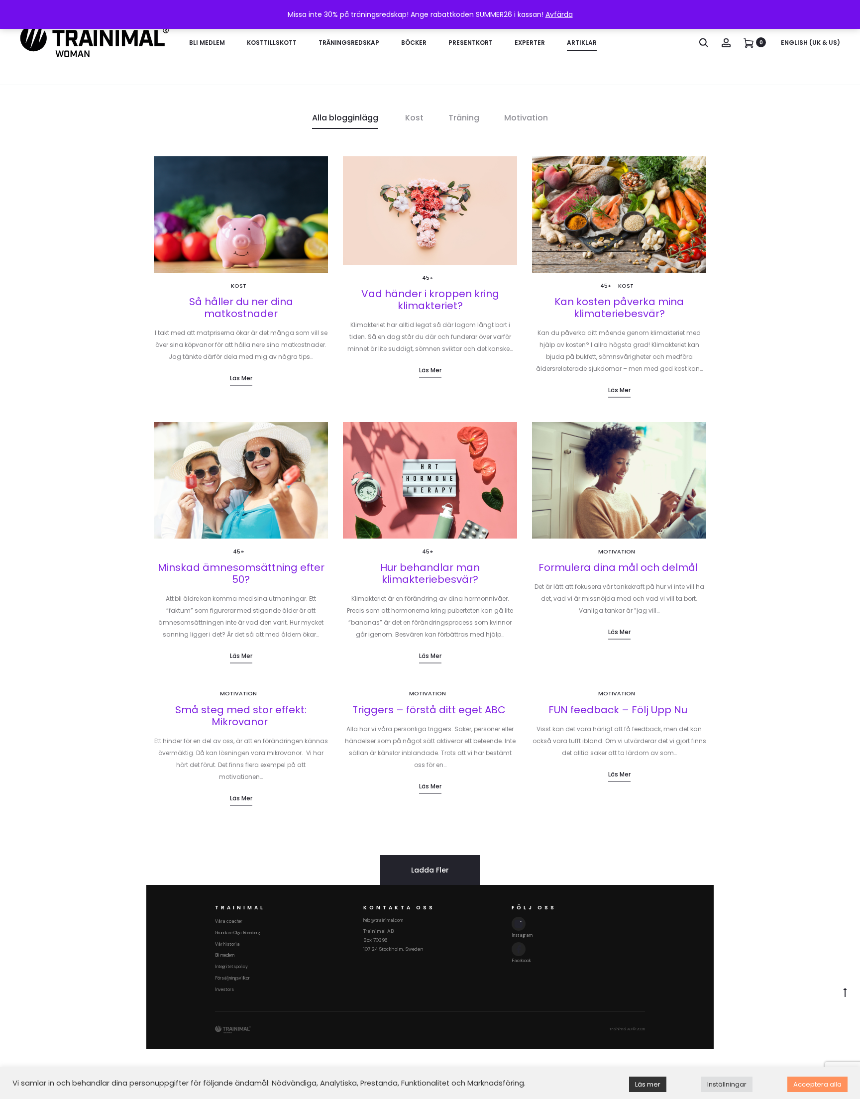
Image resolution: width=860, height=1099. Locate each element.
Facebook (521, 961)
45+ (427, 278)
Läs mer (241, 378)
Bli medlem (207, 42)
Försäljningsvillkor (232, 978)
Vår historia (227, 944)
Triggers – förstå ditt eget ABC (430, 710)
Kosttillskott (272, 42)
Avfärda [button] (559, 14)
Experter (530, 42)
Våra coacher (228, 921)
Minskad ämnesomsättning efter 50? (241, 573)
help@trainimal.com (383, 920)
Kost (414, 117)
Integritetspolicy (231, 967)
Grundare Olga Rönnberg (237, 933)
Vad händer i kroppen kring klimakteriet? (430, 300)
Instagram (522, 935)
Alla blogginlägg (345, 117)
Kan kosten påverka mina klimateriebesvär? (619, 308)
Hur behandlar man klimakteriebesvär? (430, 573)
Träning (463, 117)
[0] (748, 42)
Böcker (414, 42)
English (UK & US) (810, 42)
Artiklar (582, 42)
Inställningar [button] (727, 1084)
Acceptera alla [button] (817, 1084)
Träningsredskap (349, 42)
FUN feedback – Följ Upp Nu (619, 710)
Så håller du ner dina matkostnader (241, 308)
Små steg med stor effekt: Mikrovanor (241, 716)
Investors (224, 989)
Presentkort (470, 42)
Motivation (526, 117)
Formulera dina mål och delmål (619, 567)
